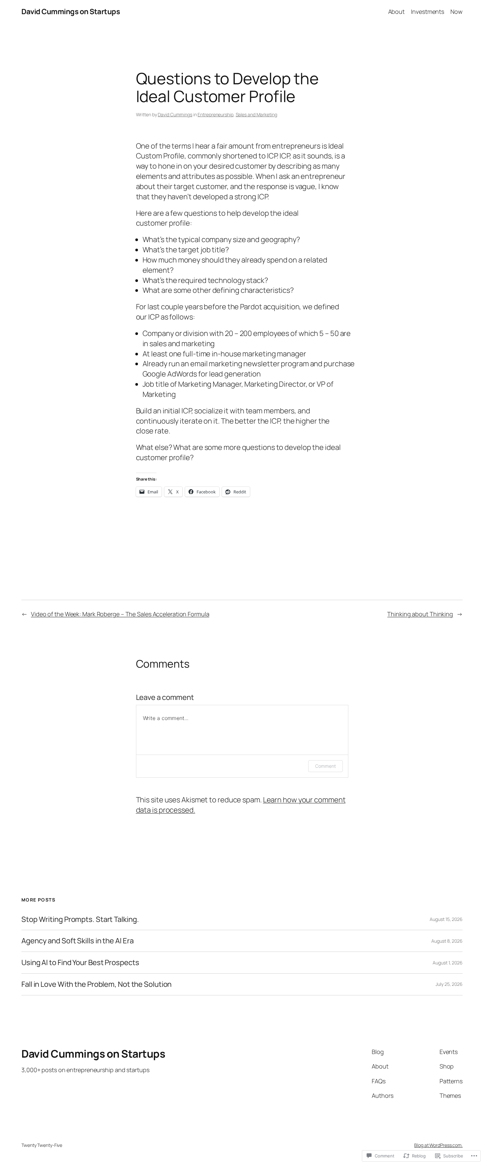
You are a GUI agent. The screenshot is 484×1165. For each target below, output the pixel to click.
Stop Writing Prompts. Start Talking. (80, 919)
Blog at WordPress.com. (438, 1145)
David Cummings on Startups (70, 11)
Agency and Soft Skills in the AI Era (77, 941)
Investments (427, 11)
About (396, 11)
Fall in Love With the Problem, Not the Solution (96, 984)
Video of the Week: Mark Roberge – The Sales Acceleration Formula (120, 614)
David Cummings (175, 114)
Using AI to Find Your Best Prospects (80, 962)
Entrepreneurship (215, 114)
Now (456, 11)
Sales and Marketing (256, 114)
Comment (325, 766)
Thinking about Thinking (420, 614)
